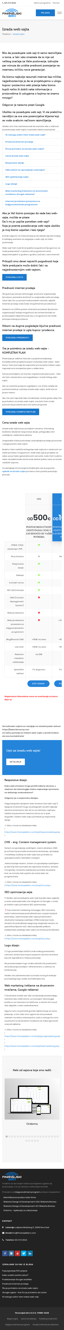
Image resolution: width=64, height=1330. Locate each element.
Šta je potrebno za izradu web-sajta (20, 1288)
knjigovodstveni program (27, 1192)
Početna (6, 34)
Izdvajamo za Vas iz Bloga (17, 1264)
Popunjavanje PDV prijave (14, 1270)
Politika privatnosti (48, 1318)
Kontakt (7, 1221)
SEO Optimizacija (15, 590)
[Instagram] (11, 1253)
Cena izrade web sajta (17, 155)
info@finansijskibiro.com (21, 1233)
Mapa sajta (12, 1318)
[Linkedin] (30, 1253)
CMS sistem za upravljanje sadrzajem (25, 169)
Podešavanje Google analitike (17, 1279)
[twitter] (23, 1253)
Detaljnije (15, 762)
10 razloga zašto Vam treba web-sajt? (25, 134)
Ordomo (32, 1124)
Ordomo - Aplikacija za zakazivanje (20, 1210)
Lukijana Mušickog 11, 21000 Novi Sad (27, 1227)
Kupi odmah (38, 683)
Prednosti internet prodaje (19, 141)
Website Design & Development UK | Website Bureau (29, 1206)
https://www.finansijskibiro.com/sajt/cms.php (27, 885)
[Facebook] (5, 1253)
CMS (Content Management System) (17, 601)
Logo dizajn (11, 184)
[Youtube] (17, 1253)
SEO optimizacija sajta (17, 177)
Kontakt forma (16, 582)
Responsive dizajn (14, 162)
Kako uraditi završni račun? (15, 1275)
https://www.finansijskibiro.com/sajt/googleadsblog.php (32, 1036)
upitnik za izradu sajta (14, 471)
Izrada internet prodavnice (46, 1324)
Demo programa (42, 3)
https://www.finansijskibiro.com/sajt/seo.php (27, 938)
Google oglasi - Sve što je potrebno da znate (24, 1292)
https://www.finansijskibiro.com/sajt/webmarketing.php (31, 1046)
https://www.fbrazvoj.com (15, 729)
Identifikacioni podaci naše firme (19, 1197)
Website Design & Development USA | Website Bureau (29, 1201)
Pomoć (56, 3)
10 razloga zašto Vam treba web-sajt (20, 1296)
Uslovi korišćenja (28, 1318)
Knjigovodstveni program (17, 1324)
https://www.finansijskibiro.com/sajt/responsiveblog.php (32, 832)
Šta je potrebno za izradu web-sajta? (24, 148)
